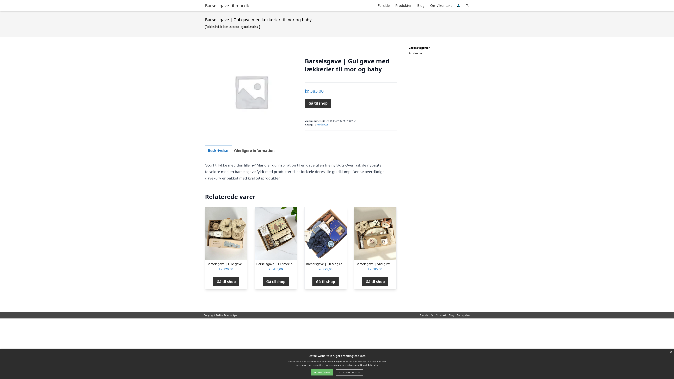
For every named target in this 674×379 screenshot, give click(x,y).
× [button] (671, 352)
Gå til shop (318, 103)
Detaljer (374, 365)
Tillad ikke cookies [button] (349, 372)
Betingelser (463, 315)
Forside (384, 5)
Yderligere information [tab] (254, 150)
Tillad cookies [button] (322, 372)
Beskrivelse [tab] (218, 150)
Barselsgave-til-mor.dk (227, 5)
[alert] (337, 364)
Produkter (403, 5)
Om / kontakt (441, 5)
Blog (421, 5)
